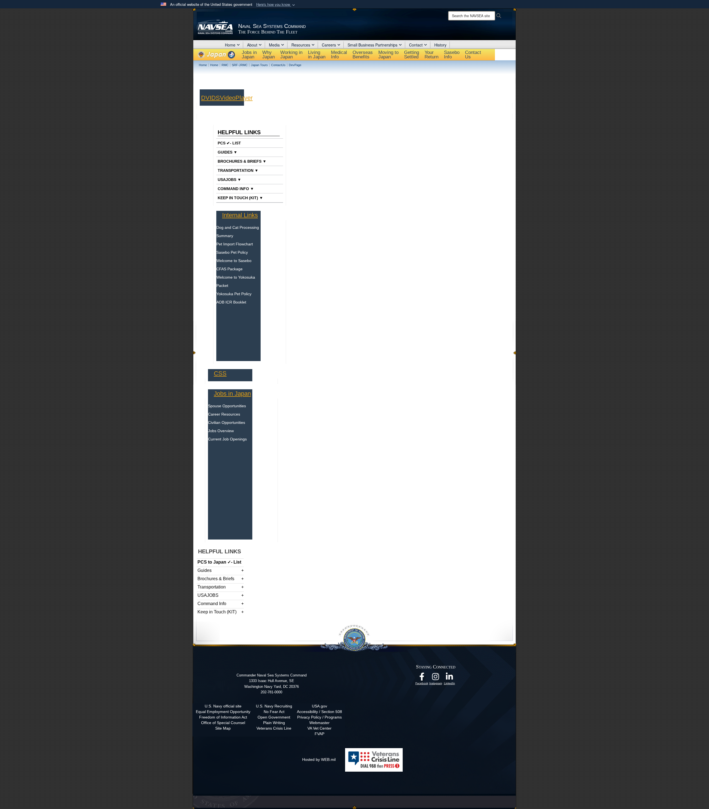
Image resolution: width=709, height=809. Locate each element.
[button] (276, 4)
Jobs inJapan (249, 54)
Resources (300, 45)
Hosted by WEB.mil (319, 759)
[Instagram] (436, 678)
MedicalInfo (339, 54)
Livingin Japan (316, 54)
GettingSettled (411, 54)
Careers (329, 45)
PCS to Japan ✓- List (219, 562)
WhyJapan (268, 54)
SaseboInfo (451, 54)
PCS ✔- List (229, 143)
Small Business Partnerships (372, 45)
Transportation (211, 587)
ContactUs (473, 54)
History (440, 45)
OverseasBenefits (363, 54)
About (252, 45)
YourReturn (431, 54)
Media (274, 45)
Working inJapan (291, 54)
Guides (204, 570)
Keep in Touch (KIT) (217, 612)
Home (230, 45)
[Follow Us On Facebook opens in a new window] (422, 678)
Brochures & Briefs (215, 578)
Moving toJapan (388, 54)
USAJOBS (208, 595)
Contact (416, 45)
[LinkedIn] (449, 678)
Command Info (211, 603)
